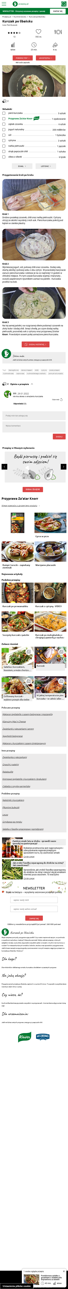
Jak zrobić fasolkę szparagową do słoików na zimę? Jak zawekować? (38, 864)
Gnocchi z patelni (10, 764)
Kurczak (41, 665)
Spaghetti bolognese (12, 736)
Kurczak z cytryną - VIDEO (48, 606)
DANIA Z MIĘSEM (26, 370)
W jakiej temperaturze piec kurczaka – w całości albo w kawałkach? (50, 697)
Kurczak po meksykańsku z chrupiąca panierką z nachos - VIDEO (50, 636)
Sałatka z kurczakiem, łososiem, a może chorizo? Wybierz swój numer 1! (17, 668)
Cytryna (43, 370)
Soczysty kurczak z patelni (16, 635)
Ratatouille (7, 771)
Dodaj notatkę (36, 344)
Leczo (5, 814)
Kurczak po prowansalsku (15, 606)
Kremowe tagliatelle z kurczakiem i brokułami (24, 779)
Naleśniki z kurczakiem (13, 800)
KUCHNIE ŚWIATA (8, 373)
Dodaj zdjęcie (33, 489)
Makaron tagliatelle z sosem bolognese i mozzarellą (27, 714)
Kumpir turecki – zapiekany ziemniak (16, 566)
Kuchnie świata (20, 16)
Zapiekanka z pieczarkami (14, 757)
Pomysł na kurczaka (56, 373)
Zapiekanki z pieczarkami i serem (18, 729)
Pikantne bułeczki (10, 807)
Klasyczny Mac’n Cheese (14, 721)
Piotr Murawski (12, 25)
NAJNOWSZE (20, 373)
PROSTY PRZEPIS (54, 370)
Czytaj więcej (29, 857)
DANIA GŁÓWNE (13, 370)
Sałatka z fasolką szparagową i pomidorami (22, 829)
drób (36, 370)
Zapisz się (34, 918)
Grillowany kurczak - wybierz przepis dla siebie (16, 698)
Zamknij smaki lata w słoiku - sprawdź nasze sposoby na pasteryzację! (34, 842)
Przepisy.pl (6, 16)
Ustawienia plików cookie (17, 1286)
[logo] (20, 3)
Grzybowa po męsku (12, 822)
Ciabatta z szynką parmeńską (16, 786)
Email (21, 166)
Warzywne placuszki (45, 565)
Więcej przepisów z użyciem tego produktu (19, 506)
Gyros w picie (42, 536)
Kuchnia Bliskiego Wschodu (36, 373)
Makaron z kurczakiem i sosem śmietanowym (24, 743)
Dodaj (59, 436)
